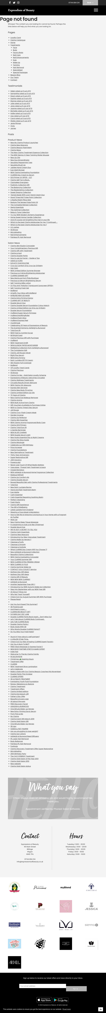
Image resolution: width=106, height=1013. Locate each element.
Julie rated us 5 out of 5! (20, 103)
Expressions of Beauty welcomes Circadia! (27, 378)
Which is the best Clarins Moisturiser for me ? (28, 225)
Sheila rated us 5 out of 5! (20, 121)
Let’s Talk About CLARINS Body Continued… (27, 619)
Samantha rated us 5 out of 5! (22, 93)
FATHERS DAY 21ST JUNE (19, 614)
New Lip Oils (15, 157)
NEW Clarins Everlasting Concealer (24, 557)
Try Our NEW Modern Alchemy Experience (27, 215)
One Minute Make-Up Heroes (22, 724)
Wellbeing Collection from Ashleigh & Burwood (29, 348)
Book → (90, 2)
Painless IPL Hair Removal (20, 237)
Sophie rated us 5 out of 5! (21, 98)
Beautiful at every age (19, 699)
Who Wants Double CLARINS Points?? (25, 629)
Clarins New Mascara (19, 145)
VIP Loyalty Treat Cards (19, 368)
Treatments (15, 45)
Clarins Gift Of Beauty (19, 577)
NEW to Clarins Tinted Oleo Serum (24, 407)
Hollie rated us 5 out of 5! (20, 113)
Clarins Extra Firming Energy (21, 298)
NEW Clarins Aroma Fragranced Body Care (27, 422)
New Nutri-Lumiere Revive (20, 487)
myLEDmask (15, 323)
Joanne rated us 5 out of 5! (21, 108)
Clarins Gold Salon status (20, 766)
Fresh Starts (15, 502)
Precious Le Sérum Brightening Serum (25, 280)
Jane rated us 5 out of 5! (20, 106)
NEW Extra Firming (17, 358)
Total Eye (14, 485)
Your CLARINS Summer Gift (21, 559)
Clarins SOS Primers (18, 425)
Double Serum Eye (17, 527)
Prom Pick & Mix (16, 714)
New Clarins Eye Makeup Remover (24, 397)
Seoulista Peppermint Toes (21, 162)
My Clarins (14, 716)
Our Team (14, 77)
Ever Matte (14, 492)
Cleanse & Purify (17, 542)
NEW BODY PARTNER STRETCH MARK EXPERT (27, 649)
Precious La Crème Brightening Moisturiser (27, 273)
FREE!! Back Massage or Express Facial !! (26, 646)
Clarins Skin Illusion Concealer (22, 246)
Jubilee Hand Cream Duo (20, 167)
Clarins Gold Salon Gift (19, 721)
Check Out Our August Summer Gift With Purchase (30, 597)
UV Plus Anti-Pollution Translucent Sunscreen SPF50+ (31, 285)
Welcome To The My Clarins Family (24, 654)
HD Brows (14, 230)
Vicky (12, 126)
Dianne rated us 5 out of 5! (21, 101)
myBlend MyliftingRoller (20, 315)
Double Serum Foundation (21, 310)
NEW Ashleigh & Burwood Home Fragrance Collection (32, 472)
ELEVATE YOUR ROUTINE (19, 263)
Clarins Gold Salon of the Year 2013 (24, 759)
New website (15, 764)
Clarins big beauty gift (19, 694)
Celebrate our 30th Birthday (21, 445)
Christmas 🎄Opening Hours (22, 659)
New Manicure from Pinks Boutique (24, 278)
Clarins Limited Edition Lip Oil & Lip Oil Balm (27, 308)
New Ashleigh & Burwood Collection (24, 552)
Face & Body (18, 52)
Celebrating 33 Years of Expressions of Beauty (29, 325)
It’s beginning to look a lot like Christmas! (27, 524)
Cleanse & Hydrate (18, 547)
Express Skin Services (18, 388)
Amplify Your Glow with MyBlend (23, 293)
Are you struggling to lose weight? (24, 731)
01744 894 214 (74, 2)
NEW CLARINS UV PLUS (19, 564)
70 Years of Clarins (17, 395)
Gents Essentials (17, 207)
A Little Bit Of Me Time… (19, 639)
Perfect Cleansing (17, 500)
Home (12, 42)
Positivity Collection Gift (20, 185)
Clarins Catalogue (17, 40)
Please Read (15, 599)
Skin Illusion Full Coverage (20, 363)
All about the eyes (17, 701)
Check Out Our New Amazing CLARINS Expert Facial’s (31, 642)
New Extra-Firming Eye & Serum (23, 711)
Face (15, 47)
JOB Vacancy (16, 460)
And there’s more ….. (18, 609)
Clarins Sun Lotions (18, 734)
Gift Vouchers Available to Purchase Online (27, 405)
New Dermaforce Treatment (21, 452)
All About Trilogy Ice (18, 592)
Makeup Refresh (17, 475)
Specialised (17, 70)
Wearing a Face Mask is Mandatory (24, 512)
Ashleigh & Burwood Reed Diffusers (24, 736)
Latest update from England (21, 510)
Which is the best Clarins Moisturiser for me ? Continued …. (33, 222)
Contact (13, 80)
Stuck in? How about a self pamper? (25, 637)
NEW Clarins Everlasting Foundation (24, 172)
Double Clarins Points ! (19, 624)
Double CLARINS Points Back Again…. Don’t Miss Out (31, 617)
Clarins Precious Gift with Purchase (24, 338)
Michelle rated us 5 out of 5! (21, 111)
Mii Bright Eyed (16, 335)
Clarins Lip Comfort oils (19, 477)
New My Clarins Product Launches (24, 142)
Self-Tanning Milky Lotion (20, 283)
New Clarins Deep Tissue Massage (24, 522)
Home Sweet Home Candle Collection (25, 217)
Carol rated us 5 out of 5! (20, 118)
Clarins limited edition (19, 691)
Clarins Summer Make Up (20, 567)
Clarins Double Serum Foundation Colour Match (29, 305)
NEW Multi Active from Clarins (22, 402)
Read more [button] (67, 1009)
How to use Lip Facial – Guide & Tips (25, 258)
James (13, 128)
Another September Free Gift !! (22, 584)
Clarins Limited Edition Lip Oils (22, 392)
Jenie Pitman (15, 123)
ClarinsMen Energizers (19, 182)
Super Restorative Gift (19, 457)
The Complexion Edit (18, 350)
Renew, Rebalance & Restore (22, 684)
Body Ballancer (16, 741)
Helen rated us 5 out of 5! (20, 91)
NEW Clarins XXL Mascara (20, 385)
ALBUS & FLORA (16, 261)
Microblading (15, 232)
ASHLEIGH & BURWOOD (19, 706)
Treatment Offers (17, 689)
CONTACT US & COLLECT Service (23, 569)
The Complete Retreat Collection (23, 205)
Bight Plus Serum (17, 355)
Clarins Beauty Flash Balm (21, 147)
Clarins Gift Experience (19, 505)
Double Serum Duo (18, 303)
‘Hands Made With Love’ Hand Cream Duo (27, 195)
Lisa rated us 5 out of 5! (19, 116)
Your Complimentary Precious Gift (24, 248)
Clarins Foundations (18, 450)
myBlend (14, 340)
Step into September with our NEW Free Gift (27, 589)
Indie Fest (14, 651)
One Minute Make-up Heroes (22, 709)
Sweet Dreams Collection (20, 192)
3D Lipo (13, 726)
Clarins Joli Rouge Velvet (20, 353)
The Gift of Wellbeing (18, 507)
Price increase (16, 447)
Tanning (16, 65)
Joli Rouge (14, 410)
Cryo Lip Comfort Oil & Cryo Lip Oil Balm (26, 265)
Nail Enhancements (21, 57)
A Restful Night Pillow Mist (20, 200)
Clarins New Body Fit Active (21, 390)
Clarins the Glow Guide (19, 440)
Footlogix (14, 746)
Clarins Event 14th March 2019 (22, 719)
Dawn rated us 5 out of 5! (20, 96)
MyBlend (13, 290)
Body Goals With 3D (18, 627)
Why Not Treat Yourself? (20, 594)
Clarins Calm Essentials (19, 532)
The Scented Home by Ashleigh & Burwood (27, 328)
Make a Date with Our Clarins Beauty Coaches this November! (35, 671)
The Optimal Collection (19, 210)
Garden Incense (16, 415)
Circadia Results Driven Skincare (23, 383)
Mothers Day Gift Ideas (19, 572)
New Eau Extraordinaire (19, 160)
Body (15, 50)
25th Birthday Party (18, 754)
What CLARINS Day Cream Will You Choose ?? (28, 549)
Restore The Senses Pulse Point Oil (24, 202)
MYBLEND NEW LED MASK (20, 295)
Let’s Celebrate (16, 669)
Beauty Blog (15, 75)
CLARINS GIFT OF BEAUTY (20, 300)
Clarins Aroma (16, 400)
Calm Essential (16, 495)
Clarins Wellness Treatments (22, 380)
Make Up (16, 62)
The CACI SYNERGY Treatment (22, 756)
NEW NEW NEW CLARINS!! (20, 579)
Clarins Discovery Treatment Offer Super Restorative (31, 749)
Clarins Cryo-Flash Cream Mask (23, 412)
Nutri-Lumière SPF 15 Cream (21, 360)
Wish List (13, 519)
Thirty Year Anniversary (19, 455)
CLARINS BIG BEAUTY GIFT (20, 612)
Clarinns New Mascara (19, 534)
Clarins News (15, 150)
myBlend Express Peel (19, 320)
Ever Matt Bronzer (17, 170)
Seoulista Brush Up (18, 165)
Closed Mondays (17, 470)
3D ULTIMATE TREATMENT (20, 679)
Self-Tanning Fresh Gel (19, 288)
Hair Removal (18, 67)
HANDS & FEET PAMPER (19, 729)
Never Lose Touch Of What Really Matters (27, 465)
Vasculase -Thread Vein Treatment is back (28, 467)
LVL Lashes (14, 227)
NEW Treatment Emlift (19, 343)
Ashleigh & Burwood (18, 582)
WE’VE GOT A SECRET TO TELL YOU (23, 529)
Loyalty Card (15, 37)
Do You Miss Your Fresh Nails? (22, 632)
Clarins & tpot (16, 253)
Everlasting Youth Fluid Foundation (24, 681)
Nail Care (16, 55)
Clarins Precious (16, 370)
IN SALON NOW (16, 656)
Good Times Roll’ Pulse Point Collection (26, 197)
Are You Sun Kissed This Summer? (24, 604)
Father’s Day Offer (17, 696)
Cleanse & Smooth (18, 544)
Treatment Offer (17, 661)
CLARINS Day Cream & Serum (22, 175)
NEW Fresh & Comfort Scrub (21, 333)
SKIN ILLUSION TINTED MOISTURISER (24, 345)
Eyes (15, 60)
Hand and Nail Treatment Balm (23, 490)
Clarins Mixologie (17, 442)
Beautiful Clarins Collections (21, 554)
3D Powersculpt (16, 607)
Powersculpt (15, 462)
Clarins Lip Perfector (18, 417)
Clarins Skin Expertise (19, 420)
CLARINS (13, 664)
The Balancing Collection (20, 187)
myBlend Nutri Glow (18, 318)
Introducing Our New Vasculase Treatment (27, 537)
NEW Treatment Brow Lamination (23, 666)
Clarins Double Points (19, 256)
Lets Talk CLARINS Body (19, 622)
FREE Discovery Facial (19, 704)
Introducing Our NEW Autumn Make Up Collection (30, 587)
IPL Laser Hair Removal (19, 739)
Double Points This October (21, 674)
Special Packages (20, 72)
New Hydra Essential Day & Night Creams (27, 437)
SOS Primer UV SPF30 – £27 (21, 177)
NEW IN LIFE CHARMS (18, 432)
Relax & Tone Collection (20, 212)
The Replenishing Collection (21, 190)
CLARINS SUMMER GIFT (19, 275)
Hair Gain (14, 268)
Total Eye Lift (15, 330)
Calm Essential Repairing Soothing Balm (26, 497)
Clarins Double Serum (19, 480)
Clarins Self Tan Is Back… (20, 180)
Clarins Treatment (17, 686)
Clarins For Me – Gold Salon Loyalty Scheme (28, 375)
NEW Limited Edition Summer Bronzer (25, 270)
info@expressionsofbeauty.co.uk (30, 861)
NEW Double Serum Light (20, 435)
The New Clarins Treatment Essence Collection (29, 152)
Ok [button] (101, 1009)
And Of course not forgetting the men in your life (30, 220)
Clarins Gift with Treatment (21, 251)
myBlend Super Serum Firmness (23, 313)
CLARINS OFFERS (16, 676)
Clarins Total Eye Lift (18, 427)
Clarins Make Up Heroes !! (20, 539)
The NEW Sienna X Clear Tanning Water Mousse (29, 155)
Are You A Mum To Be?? (19, 644)
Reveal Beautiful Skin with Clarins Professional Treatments (33, 482)
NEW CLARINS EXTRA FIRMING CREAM (25, 562)
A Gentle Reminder (18, 430)
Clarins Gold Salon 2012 (19, 761)
